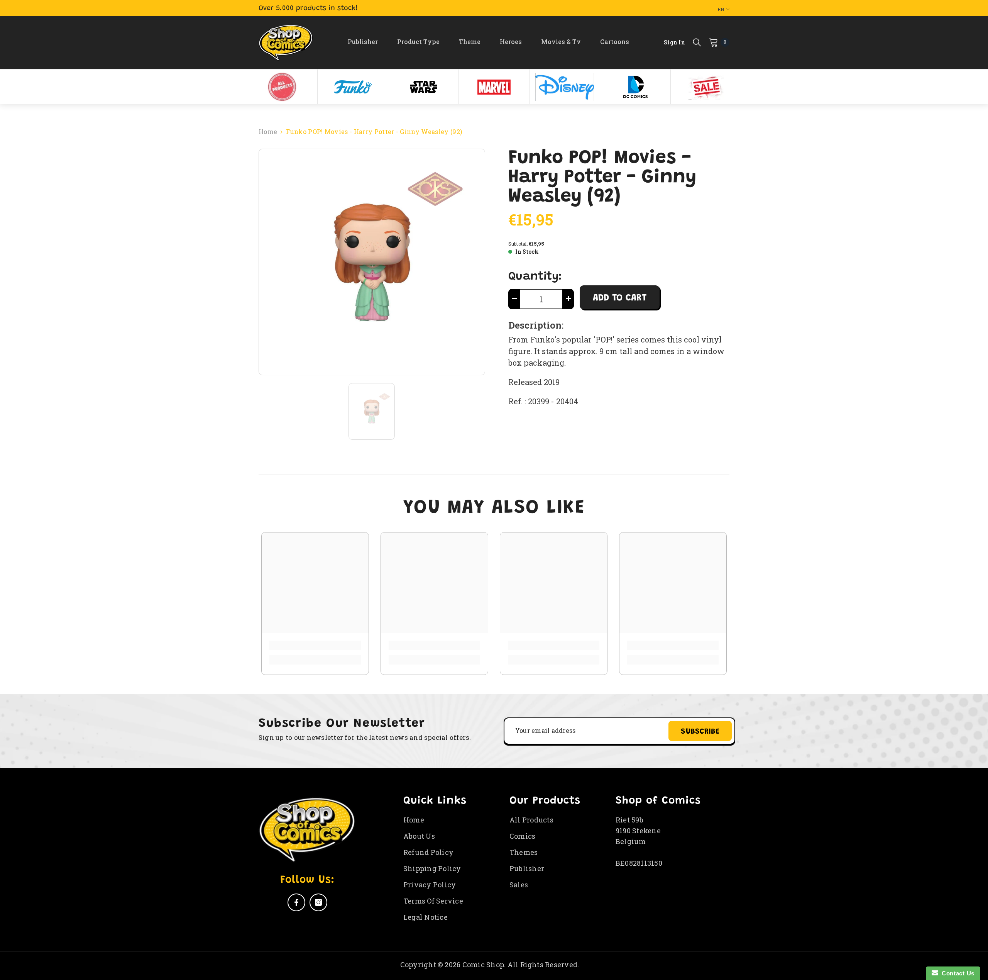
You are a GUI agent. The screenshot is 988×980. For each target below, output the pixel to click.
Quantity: (535, 277)
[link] (315, 645)
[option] (282, 87)
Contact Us (956, 973)
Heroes (511, 41)
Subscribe (700, 732)
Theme (469, 41)
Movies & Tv (561, 41)
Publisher (363, 41)
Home (268, 131)
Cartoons (614, 41)
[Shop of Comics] (282, 87)
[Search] (697, 42)
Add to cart (619, 298)
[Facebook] (296, 902)
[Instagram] (318, 902)
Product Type (418, 41)
